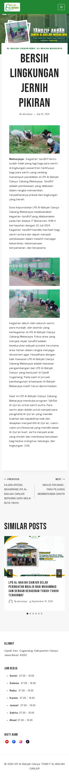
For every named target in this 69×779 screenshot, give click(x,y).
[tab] (27, 613)
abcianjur (27, 114)
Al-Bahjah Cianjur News (21, 49)
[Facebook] (13, 741)
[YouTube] (7, 741)
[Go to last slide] (10, 573)
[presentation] (34, 556)
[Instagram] (20, 741)
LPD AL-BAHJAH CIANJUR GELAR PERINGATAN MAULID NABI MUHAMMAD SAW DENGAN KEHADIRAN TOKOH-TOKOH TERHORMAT (33, 588)
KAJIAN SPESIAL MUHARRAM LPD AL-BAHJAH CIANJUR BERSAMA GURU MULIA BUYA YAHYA (17, 491)
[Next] (59, 573)
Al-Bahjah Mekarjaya (49, 49)
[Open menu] (61, 7)
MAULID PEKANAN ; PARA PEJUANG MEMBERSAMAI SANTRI (51, 487)
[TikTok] (27, 741)
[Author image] (10, 601)
